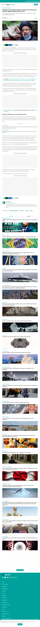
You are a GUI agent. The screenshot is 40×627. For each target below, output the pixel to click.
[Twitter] (14, 577)
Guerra (27, 210)
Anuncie (3, 609)
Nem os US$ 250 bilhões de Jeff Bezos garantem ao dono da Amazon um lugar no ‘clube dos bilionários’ (19, 132)
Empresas (4, 590)
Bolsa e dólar (4, 586)
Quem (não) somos (5, 613)
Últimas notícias (5, 584)
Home (3, 581)
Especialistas (4, 600)
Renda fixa (4, 597)
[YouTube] (5, 577)
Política (3, 593)
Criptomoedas (4, 588)
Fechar (20, 624)
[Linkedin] (7, 577)
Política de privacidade (6, 618)
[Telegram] (12, 577)
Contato (3, 616)
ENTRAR (35, 4)
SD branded (4, 606)
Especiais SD (4, 602)
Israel (31, 210)
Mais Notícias (20, 570)
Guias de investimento (6, 604)
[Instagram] (2, 577)
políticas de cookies (21, 622)
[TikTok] (9, 577)
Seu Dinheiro (4, 17)
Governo (22, 210)
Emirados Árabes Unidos (13, 210)
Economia (4, 595)
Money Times (4, 611)
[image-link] (20, 227)
